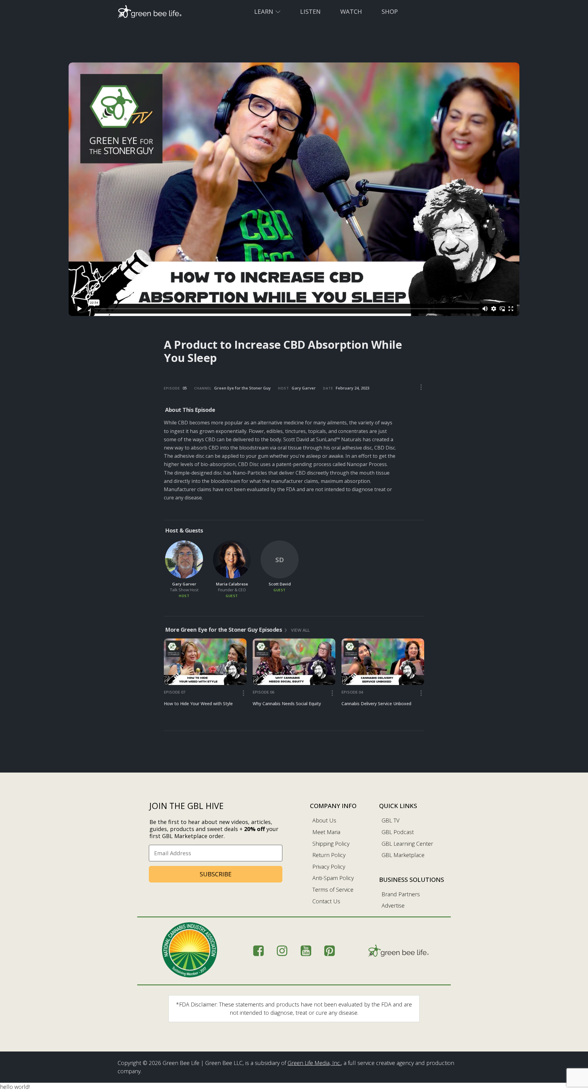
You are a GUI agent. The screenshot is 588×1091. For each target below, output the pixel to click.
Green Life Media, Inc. (314, 1063)
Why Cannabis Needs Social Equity (287, 703)
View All (300, 629)
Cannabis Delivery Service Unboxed (376, 703)
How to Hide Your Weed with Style (198, 703)
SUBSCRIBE (216, 874)
